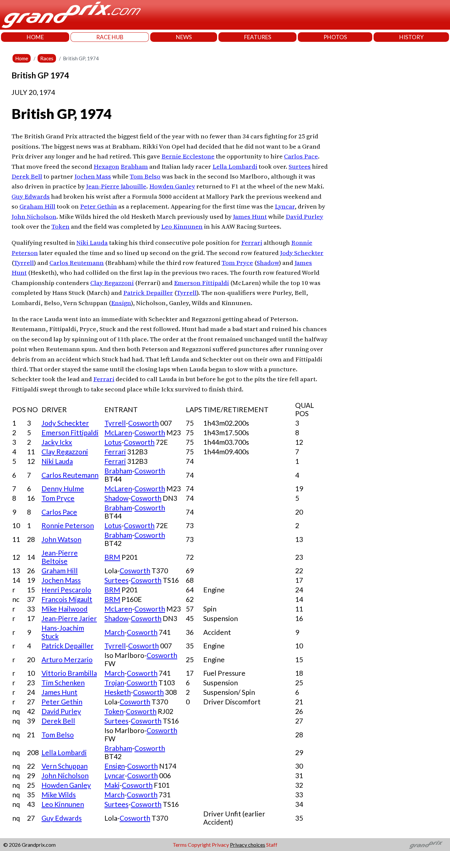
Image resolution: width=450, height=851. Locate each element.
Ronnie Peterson (68, 525)
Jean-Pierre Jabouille (116, 186)
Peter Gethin (98, 206)
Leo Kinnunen (182, 226)
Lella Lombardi (234, 166)
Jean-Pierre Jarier (69, 618)
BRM (112, 557)
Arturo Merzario (67, 659)
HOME (35, 37)
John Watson (61, 539)
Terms (180, 844)
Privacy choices (247, 844)
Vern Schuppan (65, 766)
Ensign (121, 302)
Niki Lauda (92, 242)
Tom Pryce (237, 262)
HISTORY (411, 37)
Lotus (113, 442)
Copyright (199, 844)
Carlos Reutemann (76, 262)
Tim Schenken (63, 682)
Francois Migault (67, 599)
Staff (271, 844)
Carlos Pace (301, 156)
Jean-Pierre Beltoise (60, 557)
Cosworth (143, 423)
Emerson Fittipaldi (201, 282)
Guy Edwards (31, 196)
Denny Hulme (63, 488)
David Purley (304, 216)
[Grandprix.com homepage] (426, 845)
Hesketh (117, 692)
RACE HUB (110, 37)
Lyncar (285, 206)
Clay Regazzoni (112, 282)
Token (60, 226)
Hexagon (106, 166)
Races (46, 58)
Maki (112, 785)
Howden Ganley (172, 186)
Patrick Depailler (148, 292)
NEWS (184, 37)
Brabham (134, 166)
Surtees (300, 166)
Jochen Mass (92, 176)
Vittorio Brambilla (69, 673)
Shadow (268, 262)
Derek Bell (27, 176)
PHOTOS (335, 37)
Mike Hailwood (65, 609)
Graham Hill (37, 206)
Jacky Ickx (57, 442)
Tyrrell (24, 262)
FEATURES (257, 37)
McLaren (118, 432)
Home (21, 58)
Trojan (114, 682)
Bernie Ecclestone (187, 156)
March (114, 632)
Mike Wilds (59, 794)
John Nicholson (34, 216)
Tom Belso (145, 176)
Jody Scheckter (301, 252)
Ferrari (251, 242)
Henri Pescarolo (66, 589)
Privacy (220, 844)
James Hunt (250, 216)
